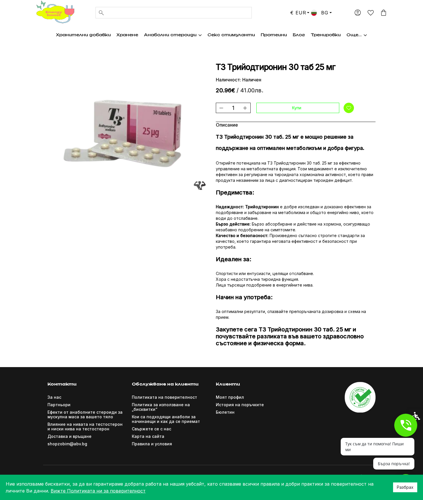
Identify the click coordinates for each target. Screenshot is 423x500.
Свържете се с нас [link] (151, 428)
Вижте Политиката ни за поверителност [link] (98, 491)
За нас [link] (54, 397)
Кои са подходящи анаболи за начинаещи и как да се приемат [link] (166, 419)
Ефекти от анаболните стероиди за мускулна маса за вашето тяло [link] (85, 414)
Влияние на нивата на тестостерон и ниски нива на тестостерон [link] (85, 426)
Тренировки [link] (326, 34)
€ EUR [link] (298, 13)
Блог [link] (299, 34)
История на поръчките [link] (240, 404)
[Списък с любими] (370, 13)
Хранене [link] (127, 34)
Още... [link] (354, 34)
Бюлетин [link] (225, 412)
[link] (54, 12)
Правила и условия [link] (152, 443)
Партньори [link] (58, 404)
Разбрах (405, 487)
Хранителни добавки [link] (83, 34)
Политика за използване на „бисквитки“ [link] (161, 407)
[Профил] (357, 13)
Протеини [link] (274, 34)
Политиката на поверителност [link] (164, 397)
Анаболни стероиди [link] (170, 34)
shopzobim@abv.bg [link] (67, 443)
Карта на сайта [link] (148, 436)
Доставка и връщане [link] (69, 436)
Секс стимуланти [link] (231, 34)
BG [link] (323, 13)
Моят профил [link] (230, 397)
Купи (296, 107)
